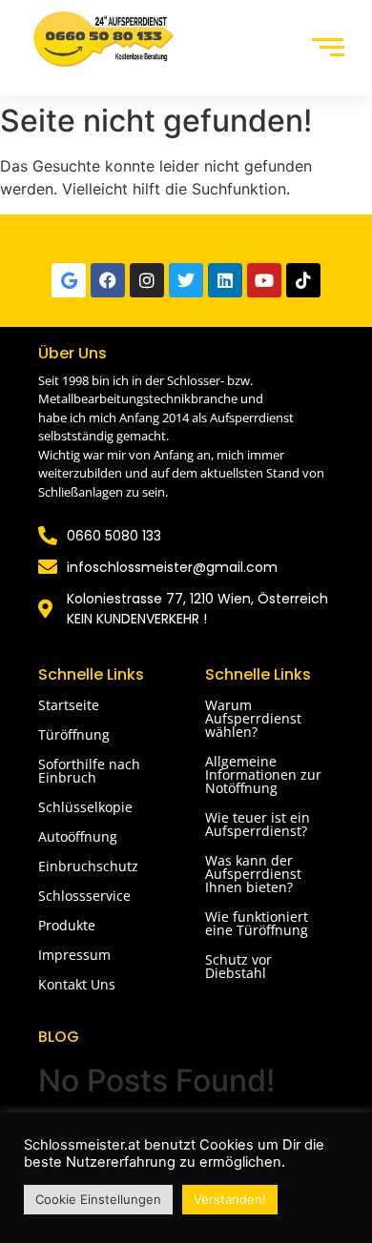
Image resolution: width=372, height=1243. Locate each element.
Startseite (68, 705)
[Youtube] (264, 280)
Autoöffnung (77, 836)
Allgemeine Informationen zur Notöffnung (263, 774)
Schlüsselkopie (85, 807)
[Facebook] (108, 280)
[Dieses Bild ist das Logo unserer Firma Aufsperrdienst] (102, 39)
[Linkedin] (225, 280)
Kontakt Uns (76, 984)
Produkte (66, 925)
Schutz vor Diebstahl (238, 966)
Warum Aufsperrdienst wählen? (253, 718)
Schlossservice (84, 895)
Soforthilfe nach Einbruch (89, 770)
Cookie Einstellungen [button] (98, 1199)
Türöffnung (74, 734)
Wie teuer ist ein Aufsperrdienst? (257, 824)
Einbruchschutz (88, 866)
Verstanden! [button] (230, 1199)
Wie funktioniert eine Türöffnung (256, 923)
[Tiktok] (303, 280)
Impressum (74, 955)
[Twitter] (186, 280)
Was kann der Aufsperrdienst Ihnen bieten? (253, 873)
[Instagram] (147, 280)
